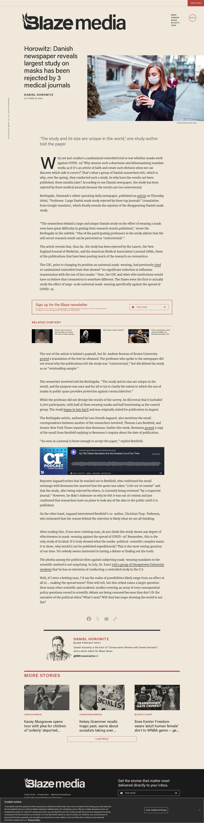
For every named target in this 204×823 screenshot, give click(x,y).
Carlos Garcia (33, 715)
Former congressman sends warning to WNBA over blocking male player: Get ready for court (160, 332)
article (141, 196)
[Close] (200, 810)
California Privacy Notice (61, 795)
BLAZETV (175, 23)
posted (44, 358)
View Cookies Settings (156, 810)
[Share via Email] (106, 619)
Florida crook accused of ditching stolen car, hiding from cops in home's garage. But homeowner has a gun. (64, 332)
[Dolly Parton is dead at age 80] (90, 336)
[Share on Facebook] (89, 619)
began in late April (76, 409)
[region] (102, 810)
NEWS (174, 15)
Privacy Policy (62, 308)
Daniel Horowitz (38, 95)
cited (157, 265)
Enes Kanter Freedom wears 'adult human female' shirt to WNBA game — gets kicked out (157, 726)
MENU (192, 18)
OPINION (175, 18)
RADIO (174, 20)
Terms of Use (75, 308)
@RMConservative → (86, 656)
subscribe (195, 3)
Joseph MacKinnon (90, 715)
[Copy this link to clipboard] (115, 619)
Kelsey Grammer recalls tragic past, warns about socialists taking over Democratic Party (98, 726)
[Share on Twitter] (97, 619)
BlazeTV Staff (143, 715)
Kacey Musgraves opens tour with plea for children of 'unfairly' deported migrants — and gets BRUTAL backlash (45, 726)
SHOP (173, 25)
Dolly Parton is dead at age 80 (113, 330)
